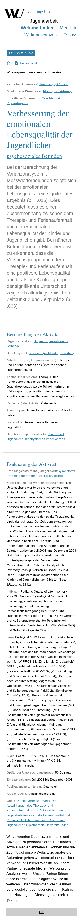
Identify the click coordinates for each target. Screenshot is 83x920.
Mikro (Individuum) (57, 91)
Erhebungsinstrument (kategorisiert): (32, 471)
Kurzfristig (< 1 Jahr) (54, 84)
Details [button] (12, 901)
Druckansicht (27, 63)
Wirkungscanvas (40, 34)
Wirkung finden (37, 27)
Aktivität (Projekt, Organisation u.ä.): (32, 360)
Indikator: (13, 591)
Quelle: (12, 800)
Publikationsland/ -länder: (24, 786)
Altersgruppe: (16, 410)
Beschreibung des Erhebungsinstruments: (36, 482)
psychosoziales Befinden (34, 155)
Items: (11, 637)
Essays (70, 34)
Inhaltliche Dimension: (24, 98)
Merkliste (68, 27)
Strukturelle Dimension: (24, 91)
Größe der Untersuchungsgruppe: (30, 772)
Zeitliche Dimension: (22, 84)
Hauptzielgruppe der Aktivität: (27, 434)
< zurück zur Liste (20, 53)
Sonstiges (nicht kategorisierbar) (51, 353)
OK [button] (41, 912)
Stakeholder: (15, 422)
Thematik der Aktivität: (22, 377)
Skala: (11, 755)
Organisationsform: (20, 341)
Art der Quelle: (17, 793)
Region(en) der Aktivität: (23, 403)
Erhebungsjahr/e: (19, 779)
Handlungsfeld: (17, 353)
